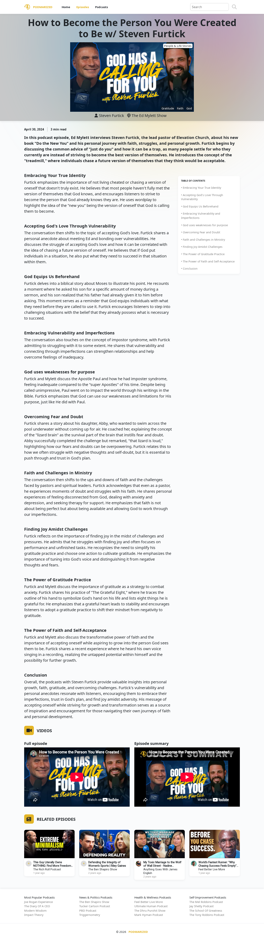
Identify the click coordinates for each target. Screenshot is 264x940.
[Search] (234, 7)
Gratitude (168, 108)
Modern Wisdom (35, 910)
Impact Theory (33, 915)
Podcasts (101, 7)
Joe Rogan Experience (38, 902)
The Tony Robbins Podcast (206, 915)
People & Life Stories (178, 46)
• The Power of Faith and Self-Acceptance (208, 261)
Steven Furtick (111, 115)
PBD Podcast (87, 910)
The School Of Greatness (205, 910)
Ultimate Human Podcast (151, 906)
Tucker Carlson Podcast (94, 906)
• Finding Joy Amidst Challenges (201, 247)
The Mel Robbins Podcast (206, 902)
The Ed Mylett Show (149, 115)
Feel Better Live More (211, 869)
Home (66, 7)
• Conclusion (189, 268)
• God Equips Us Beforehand (199, 206)
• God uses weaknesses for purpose (204, 225)
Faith (180, 108)
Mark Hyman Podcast (148, 915)
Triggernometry (89, 915)
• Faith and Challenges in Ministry (203, 239)
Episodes (82, 7)
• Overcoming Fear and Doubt (200, 232)
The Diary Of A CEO (37, 906)
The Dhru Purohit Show (149, 910)
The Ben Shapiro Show (102, 869)
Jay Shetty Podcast (201, 906)
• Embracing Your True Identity (201, 188)
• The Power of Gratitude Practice (203, 254)
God (189, 108)
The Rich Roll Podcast (47, 869)
